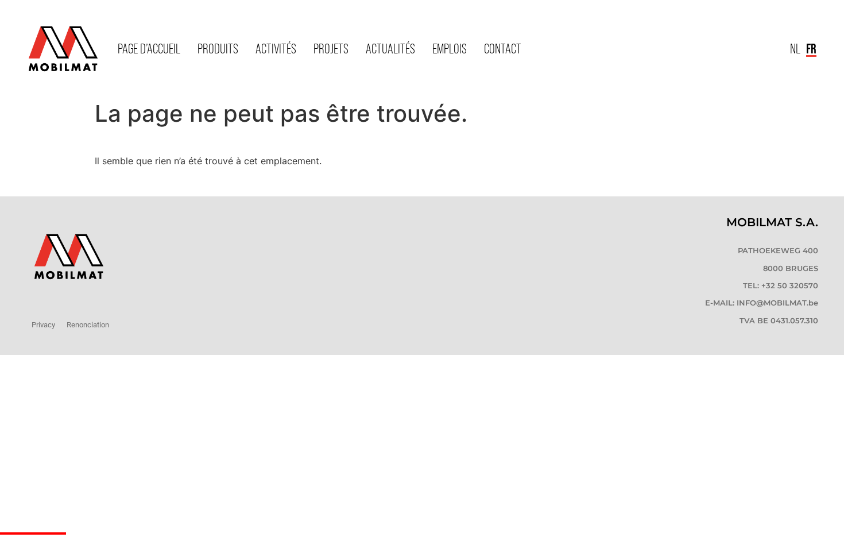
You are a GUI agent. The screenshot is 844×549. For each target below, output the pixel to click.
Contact (502, 48)
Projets (331, 48)
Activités (275, 48)
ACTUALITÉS (390, 48)
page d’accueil (149, 48)
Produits (218, 48)
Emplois (449, 48)
